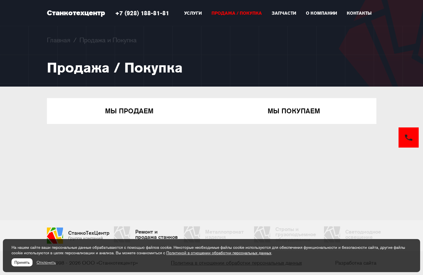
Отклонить (46, 262)
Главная (58, 40)
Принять (22, 262)
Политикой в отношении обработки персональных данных (218, 252)
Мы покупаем (294, 110)
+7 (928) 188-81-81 (142, 13)
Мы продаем (129, 110)
